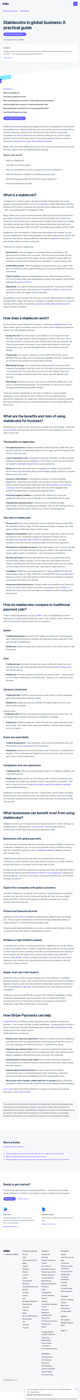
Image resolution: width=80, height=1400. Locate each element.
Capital (25, 1266)
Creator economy (48, 1295)
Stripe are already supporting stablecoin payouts (49, 784)
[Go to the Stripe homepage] (6, 1251)
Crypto (25, 1278)
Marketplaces (47, 1281)
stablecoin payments (58, 1027)
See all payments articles (13, 1147)
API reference (47, 1360)
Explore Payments (10, 1226)
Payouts (25, 1310)
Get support (65, 1320)
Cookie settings (66, 1288)
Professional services (49, 1321)
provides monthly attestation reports (51, 303)
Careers (64, 1302)
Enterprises (46, 1254)
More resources (10, 11)
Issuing (25, 1295)
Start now (9, 1199)
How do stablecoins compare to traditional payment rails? (25, 104)
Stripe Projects (47, 1372)
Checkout (26, 1269)
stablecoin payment (46, 850)
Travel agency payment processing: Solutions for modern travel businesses (35, 1153)
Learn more (7, 58)
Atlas (24, 1257)
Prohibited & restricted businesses (65, 1276)
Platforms (45, 1287)
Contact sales (22, 1199)
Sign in (63, 1330)
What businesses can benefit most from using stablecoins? (26, 108)
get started (20, 1092)
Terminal (25, 1325)
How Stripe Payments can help (15, 112)
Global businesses (48, 1275)
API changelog (47, 1366)
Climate (25, 1272)
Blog (62, 1260)
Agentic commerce (49, 1260)
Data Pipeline (27, 1281)
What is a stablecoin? (11, 93)
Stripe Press (65, 1308)
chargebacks (30, 746)
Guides (63, 1254)
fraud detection (67, 574)
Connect (25, 1275)
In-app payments (48, 1278)
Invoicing (25, 1292)
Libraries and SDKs (48, 1369)
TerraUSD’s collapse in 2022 (54, 289)
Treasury (25, 1328)
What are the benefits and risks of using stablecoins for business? (28, 100)
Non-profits (46, 1318)
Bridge (19, 957)
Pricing (24, 1254)
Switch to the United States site (39, 1395)
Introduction (8, 89)
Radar (24, 1313)
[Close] (76, 1389)
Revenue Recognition (30, 1316)
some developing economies (39, 141)
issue (54, 957)
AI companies (46, 1292)
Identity (25, 1289)
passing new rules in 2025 (27, 539)
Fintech (44, 1298)
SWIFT (39, 615)
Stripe (64, 587)
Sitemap (64, 1285)
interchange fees (63, 667)
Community (65, 1263)
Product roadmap (67, 1300)
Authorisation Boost (29, 1260)
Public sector (46, 1324)
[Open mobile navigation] (75, 4)
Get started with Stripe (14, 34)
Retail (44, 1327)
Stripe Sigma (27, 1319)
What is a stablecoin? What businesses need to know (26, 1156)
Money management (49, 1284)
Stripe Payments (10, 1021)
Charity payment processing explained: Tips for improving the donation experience (38, 1159)
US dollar (44, 204)
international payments (28, 464)
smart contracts (24, 282)
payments (55, 238)
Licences (64, 1282)
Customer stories (67, 1257)
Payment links (27, 1304)
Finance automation (49, 1272)
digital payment (61, 324)
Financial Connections (30, 1287)
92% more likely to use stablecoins (46, 872)
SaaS (43, 1289)
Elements (25, 1284)
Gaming (44, 1301)
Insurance (45, 1310)
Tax (23, 1322)
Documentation (47, 1357)
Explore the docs (48, 1224)
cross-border (38, 826)
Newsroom (65, 1305)
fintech (20, 135)
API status (45, 1363)
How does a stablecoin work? (14, 97)
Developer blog (47, 1374)
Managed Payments (29, 1301)
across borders (10, 430)
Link (23, 1298)
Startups (45, 1257)
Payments (24, 11)
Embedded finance (48, 1269)
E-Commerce (46, 1266)
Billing (24, 1263)
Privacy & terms (66, 1271)
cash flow (26, 986)
